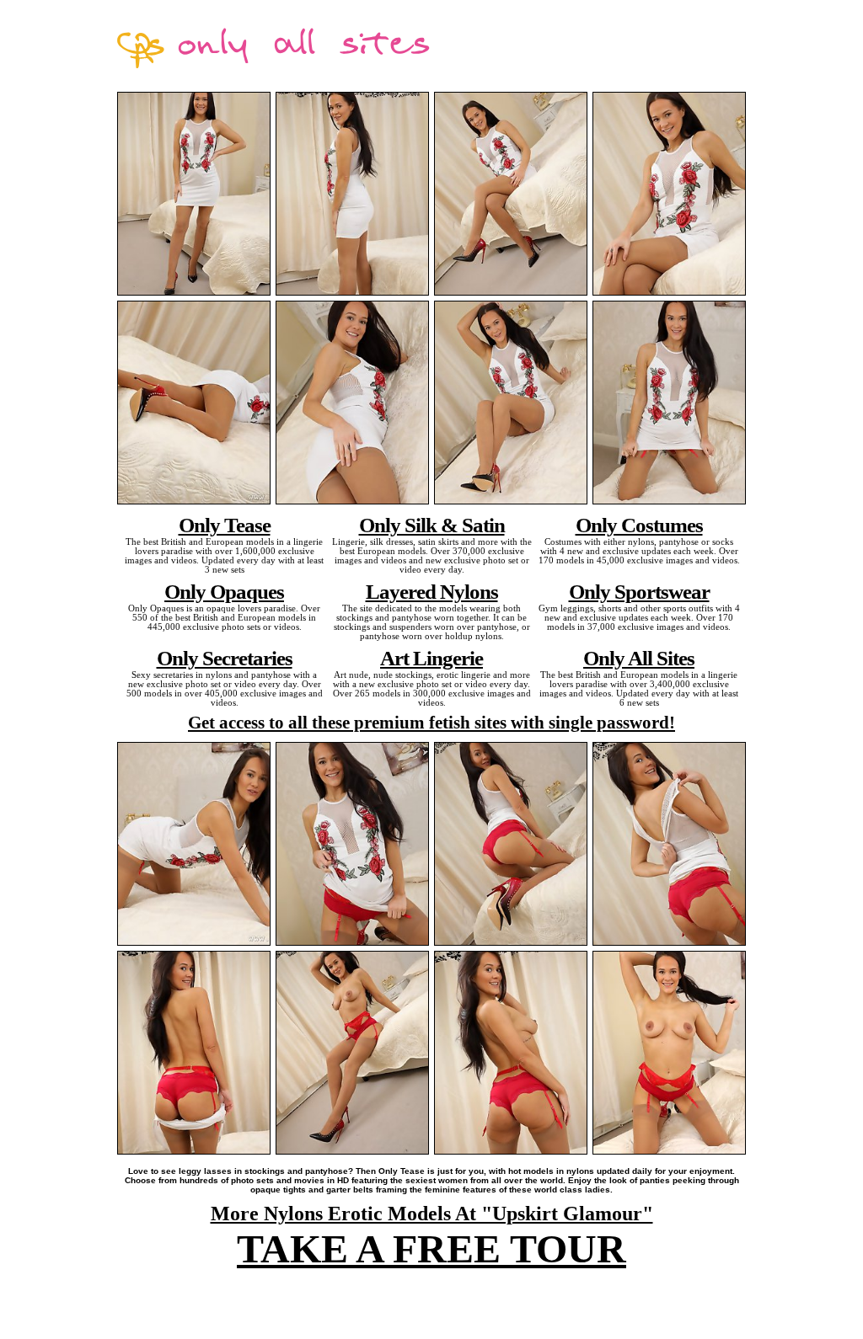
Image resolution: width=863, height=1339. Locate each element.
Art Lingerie (431, 658)
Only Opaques (224, 591)
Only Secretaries (224, 658)
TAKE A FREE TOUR (431, 1248)
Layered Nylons (432, 591)
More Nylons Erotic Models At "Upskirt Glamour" (432, 1213)
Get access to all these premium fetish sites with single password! (431, 722)
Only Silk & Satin (432, 524)
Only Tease (225, 524)
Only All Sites (638, 658)
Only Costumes (639, 524)
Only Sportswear (639, 591)
